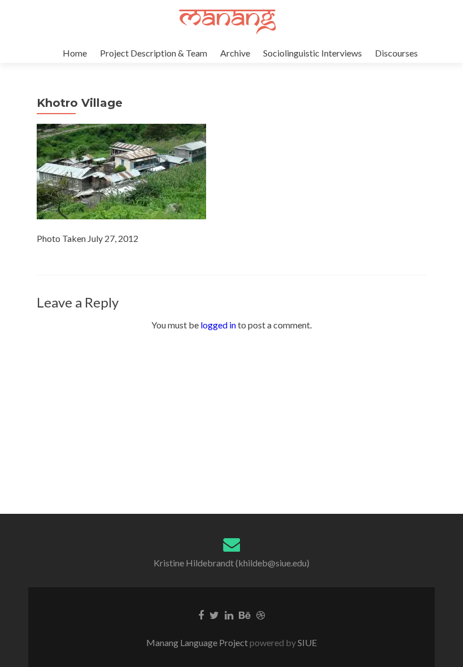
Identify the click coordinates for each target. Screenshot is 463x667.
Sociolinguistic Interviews (312, 52)
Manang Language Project (198, 642)
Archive (235, 52)
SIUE (306, 642)
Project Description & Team (153, 52)
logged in (218, 324)
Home (75, 52)
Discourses (396, 52)
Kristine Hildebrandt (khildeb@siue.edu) (231, 562)
